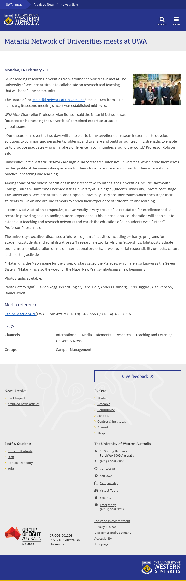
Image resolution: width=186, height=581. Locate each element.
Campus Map (109, 483)
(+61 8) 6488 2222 (112, 509)
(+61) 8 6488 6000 (112, 461)
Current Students (20, 451)
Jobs (11, 468)
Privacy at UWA (105, 527)
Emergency (108, 505)
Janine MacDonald (20, 313)
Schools (103, 415)
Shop (101, 433)
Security (105, 497)
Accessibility (103, 538)
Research (103, 404)
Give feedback (135, 376)
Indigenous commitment (112, 521)
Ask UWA (106, 476)
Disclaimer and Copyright (112, 532)
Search (161, 24)
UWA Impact (14, 4)
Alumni (102, 427)
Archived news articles (23, 404)
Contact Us (108, 468)
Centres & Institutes (111, 421)
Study (101, 398)
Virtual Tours (109, 490)
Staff (11, 457)
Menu (176, 24)
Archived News (44, 4)
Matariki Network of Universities (58, 99)
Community (106, 410)
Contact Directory (20, 462)
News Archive (15, 390)
